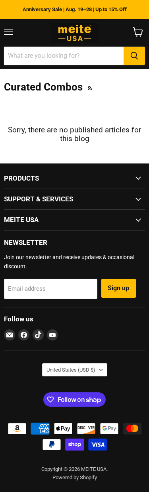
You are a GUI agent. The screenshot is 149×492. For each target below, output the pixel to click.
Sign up (119, 288)
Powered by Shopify (74, 477)
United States (70, 370)
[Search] (134, 56)
